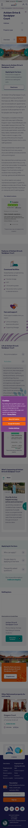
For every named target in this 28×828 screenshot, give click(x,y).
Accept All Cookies (14, 423)
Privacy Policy (11, 414)
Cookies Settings (14, 428)
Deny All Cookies (14, 419)
